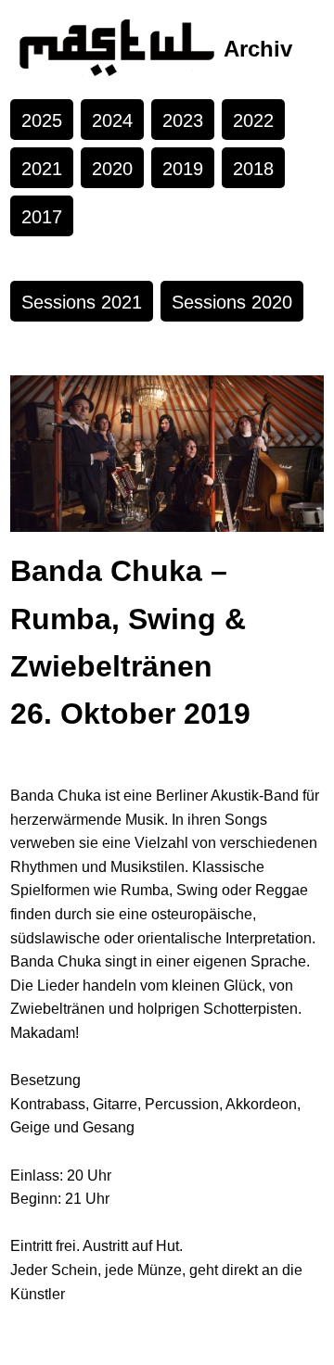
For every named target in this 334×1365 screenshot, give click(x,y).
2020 (112, 168)
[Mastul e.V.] (117, 49)
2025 (41, 120)
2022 (253, 120)
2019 (182, 168)
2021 (41, 168)
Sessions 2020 (232, 302)
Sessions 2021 (81, 302)
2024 (112, 120)
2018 (253, 168)
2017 (41, 217)
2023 (182, 120)
